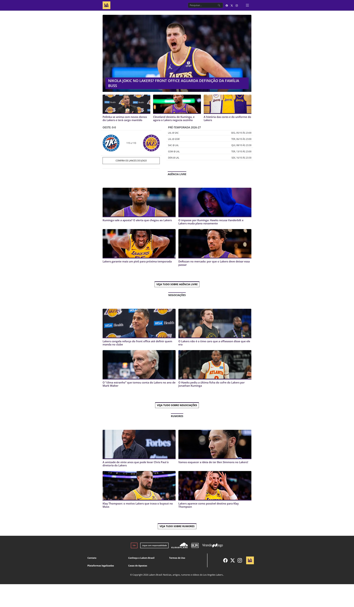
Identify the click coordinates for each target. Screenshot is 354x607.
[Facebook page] (227, 5)
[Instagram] (239, 560)
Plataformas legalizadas (100, 565)
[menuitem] (225, 560)
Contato (91, 557)
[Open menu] (247, 5)
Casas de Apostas (137, 565)
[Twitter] (232, 560)
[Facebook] (225, 560)
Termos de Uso (177, 557)
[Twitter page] (232, 5)
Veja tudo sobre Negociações (177, 405)
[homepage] (106, 4)
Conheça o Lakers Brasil (141, 557)
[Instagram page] (237, 5)
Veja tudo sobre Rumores (177, 526)
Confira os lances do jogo (131, 160)
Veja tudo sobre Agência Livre (177, 284)
